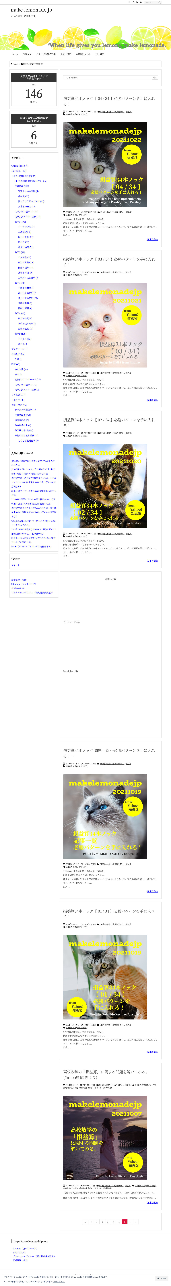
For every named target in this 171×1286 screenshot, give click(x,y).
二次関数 (24, 231)
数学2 (20, 252)
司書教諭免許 (23, 415)
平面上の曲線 (26, 287)
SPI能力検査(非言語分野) (76, 114)
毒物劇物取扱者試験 (27, 435)
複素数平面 (25, 303)
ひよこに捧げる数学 (23, 175)
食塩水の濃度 (27, 206)
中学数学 (22, 186)
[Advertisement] (110, 601)
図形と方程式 (26, 262)
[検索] (160, 2)
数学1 (20, 221)
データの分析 (27, 226)
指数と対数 (25, 272)
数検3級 (98, 1087)
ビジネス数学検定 (26, 410)
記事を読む (152, 239)
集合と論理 (26, 247)
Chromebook (19, 165)
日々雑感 (18, 394)
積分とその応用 (28, 298)
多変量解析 (22, 420)
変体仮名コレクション (28, 379)
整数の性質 (25, 328)
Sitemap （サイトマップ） (24, 584)
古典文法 (21, 369)
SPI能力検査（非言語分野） (112, 111)
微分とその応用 (27, 293)
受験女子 (18, 354)
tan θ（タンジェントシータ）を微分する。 (32, 546)
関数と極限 (25, 308)
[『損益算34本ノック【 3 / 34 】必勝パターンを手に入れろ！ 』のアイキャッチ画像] (105, 327)
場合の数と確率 (27, 323)
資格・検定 (19, 404)
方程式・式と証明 (28, 277)
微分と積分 (26, 267)
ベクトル (24, 338)
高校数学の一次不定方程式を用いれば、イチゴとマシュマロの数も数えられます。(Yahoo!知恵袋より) (33, 482)
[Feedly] (141, 2)
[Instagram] (133, 2)
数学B (20, 333)
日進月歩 (17, 399)
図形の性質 (25, 318)
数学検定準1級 (24, 430)
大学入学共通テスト (26, 211)
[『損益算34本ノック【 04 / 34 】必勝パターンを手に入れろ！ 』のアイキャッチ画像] (105, 166)
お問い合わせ (17, 588)
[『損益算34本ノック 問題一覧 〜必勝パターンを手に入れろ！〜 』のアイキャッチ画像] (105, 818)
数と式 (23, 242)
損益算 (129, 111)
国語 (15, 364)
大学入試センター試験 (28, 216)
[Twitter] (129, 2)
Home (15, 64)
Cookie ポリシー (59, 1282)
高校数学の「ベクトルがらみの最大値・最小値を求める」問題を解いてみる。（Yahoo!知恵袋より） (33, 512)
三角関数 (24, 257)
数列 (22, 343)
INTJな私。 (18, 170)
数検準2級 (107, 1087)
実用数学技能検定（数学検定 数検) (77, 1087)
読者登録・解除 (18, 579)
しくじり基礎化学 (28, 440)
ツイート (15, 565)
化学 (18, 359)
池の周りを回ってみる (31, 201)
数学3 (20, 282)
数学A (20, 313)
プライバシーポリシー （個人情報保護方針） (33, 592)
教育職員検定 (23, 425)
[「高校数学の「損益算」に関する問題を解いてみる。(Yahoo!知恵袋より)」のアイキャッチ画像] (105, 1139)
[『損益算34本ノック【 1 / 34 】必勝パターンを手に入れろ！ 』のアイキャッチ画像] (105, 979)
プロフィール (19, 348)
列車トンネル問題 (28, 191)
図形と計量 (26, 237)
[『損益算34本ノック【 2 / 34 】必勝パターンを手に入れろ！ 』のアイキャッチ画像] (105, 487)
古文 (19, 374)
